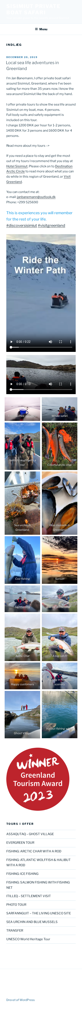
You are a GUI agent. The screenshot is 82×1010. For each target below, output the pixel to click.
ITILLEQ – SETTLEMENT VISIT (28, 896)
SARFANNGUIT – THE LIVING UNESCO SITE (38, 913)
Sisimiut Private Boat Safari (33, 9)
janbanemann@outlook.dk (36, 197)
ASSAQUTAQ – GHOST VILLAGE (30, 834)
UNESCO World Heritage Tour (28, 939)
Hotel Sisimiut (17, 166)
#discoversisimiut (21, 225)
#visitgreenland (51, 225)
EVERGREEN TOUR (20, 843)
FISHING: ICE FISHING (22, 874)
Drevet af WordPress (20, 1000)
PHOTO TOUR (16, 905)
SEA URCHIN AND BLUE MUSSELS (32, 922)
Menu (43, 29)
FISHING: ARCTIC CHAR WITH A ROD (33, 851)
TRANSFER (14, 930)
